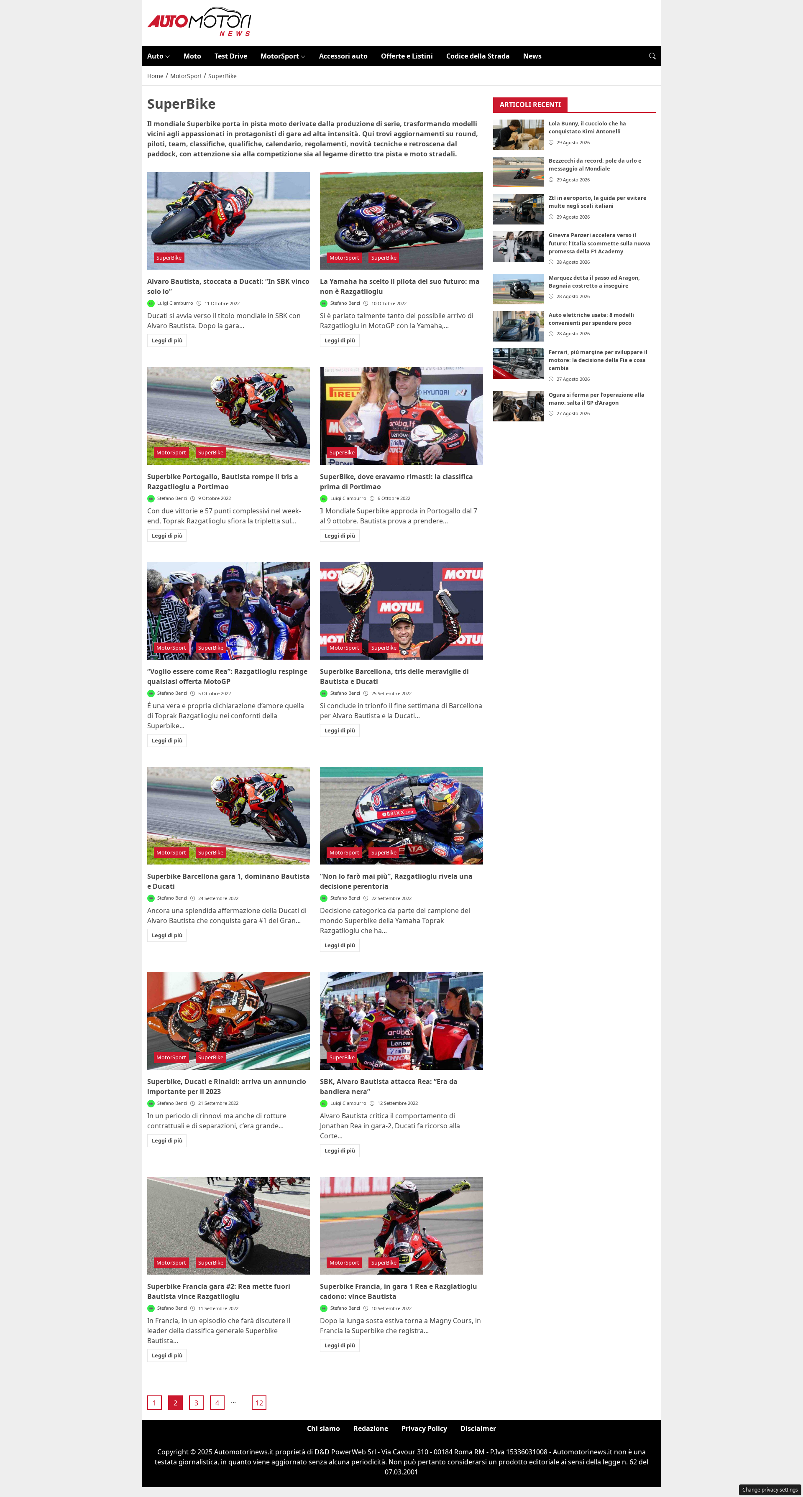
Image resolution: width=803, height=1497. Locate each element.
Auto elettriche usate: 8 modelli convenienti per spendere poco (591, 318)
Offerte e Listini (407, 56)
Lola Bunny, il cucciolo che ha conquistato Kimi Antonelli (587, 127)
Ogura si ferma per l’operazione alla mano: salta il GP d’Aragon (596, 398)
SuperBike (169, 257)
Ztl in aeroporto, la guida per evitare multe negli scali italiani (598, 202)
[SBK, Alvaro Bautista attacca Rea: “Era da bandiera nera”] (401, 1021)
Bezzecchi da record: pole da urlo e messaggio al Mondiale (595, 165)
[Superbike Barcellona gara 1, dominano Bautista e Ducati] (228, 816)
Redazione (370, 1428)
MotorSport (280, 56)
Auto (155, 56)
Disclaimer (478, 1428)
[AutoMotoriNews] (199, 22)
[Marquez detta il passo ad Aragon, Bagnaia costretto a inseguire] (518, 289)
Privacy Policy (424, 1428)
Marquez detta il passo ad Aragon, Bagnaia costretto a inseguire (594, 281)
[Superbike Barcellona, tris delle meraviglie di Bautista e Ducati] (401, 611)
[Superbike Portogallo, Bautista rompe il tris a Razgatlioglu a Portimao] (228, 416)
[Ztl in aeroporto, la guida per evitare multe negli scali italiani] (518, 209)
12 (259, 1403)
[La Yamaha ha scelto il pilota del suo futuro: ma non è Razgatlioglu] (401, 221)
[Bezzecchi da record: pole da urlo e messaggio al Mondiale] (518, 172)
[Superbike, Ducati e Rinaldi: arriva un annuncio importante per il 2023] (228, 1021)
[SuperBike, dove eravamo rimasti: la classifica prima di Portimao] (401, 416)
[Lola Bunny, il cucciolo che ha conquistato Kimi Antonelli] (518, 135)
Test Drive (231, 56)
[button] (652, 56)
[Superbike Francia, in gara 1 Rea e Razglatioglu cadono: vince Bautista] (401, 1226)
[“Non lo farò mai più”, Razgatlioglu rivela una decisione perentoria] (401, 816)
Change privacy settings (770, 1489)
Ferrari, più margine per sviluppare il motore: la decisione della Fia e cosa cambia (598, 360)
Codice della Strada (478, 56)
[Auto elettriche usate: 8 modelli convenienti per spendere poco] (518, 326)
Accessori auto (343, 56)
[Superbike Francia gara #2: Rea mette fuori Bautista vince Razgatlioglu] (228, 1226)
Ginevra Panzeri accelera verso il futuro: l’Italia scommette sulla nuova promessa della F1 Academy (599, 243)
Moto (192, 56)
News (532, 56)
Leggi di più (167, 340)
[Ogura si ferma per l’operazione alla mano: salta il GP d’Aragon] (518, 406)
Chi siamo (323, 1428)
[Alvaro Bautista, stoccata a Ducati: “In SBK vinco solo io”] (228, 221)
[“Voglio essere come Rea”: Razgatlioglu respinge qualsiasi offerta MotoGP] (228, 611)
